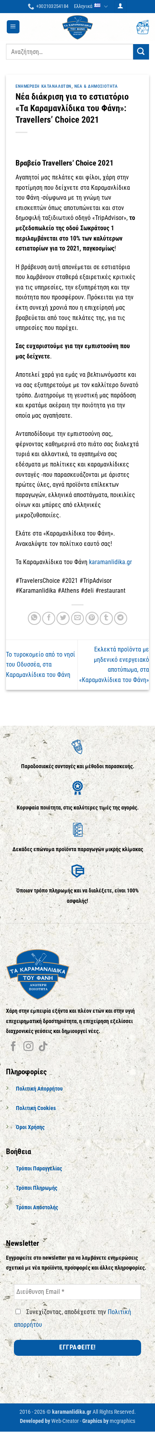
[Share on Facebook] (48, 618)
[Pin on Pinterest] (92, 618)
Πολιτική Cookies (36, 1108)
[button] (120, 6)
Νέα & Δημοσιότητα (96, 86)
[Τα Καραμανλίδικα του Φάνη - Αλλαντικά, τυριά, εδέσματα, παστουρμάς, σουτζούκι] (77, 27)
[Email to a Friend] (77, 618)
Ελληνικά (83, 6)
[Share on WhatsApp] (34, 618)
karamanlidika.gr (110, 562)
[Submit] (141, 52)
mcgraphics (122, 1421)
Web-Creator (65, 1421)
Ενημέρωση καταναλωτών (43, 86)
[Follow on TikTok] (43, 1046)
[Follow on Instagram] (28, 1046)
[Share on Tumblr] (106, 618)
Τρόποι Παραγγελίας (39, 1168)
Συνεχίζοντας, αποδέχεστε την (72, 1318)
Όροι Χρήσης (30, 1127)
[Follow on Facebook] (13, 1046)
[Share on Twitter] (63, 618)
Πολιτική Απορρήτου (39, 1088)
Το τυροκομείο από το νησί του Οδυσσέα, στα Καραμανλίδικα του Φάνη (40, 664)
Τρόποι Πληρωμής (36, 1188)
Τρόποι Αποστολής (37, 1207)
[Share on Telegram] (120, 618)
